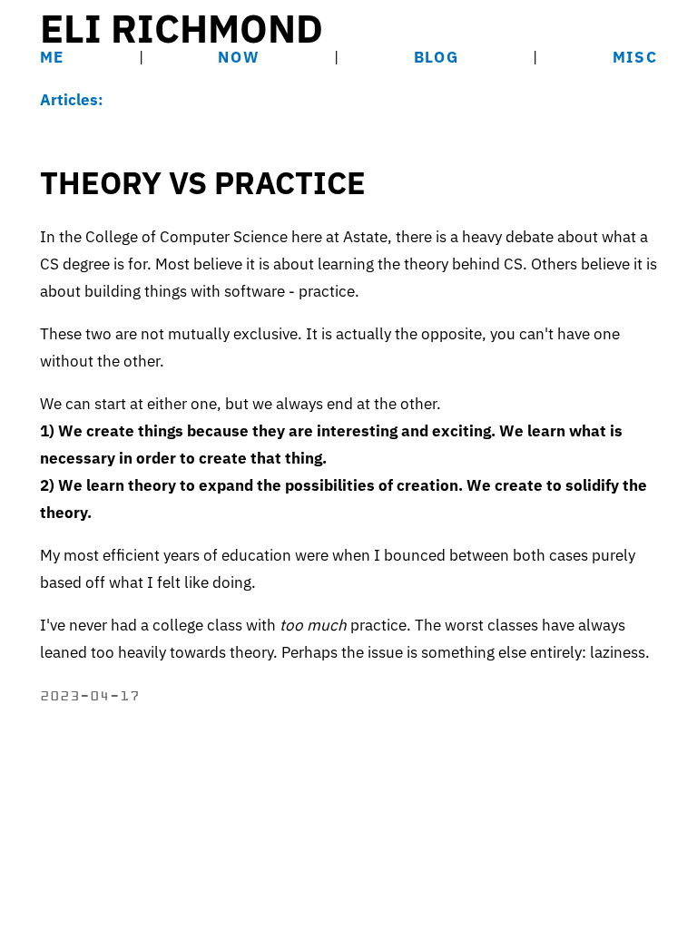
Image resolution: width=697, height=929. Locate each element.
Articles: (71, 100)
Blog (436, 57)
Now (239, 57)
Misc (635, 57)
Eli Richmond (181, 28)
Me (52, 57)
